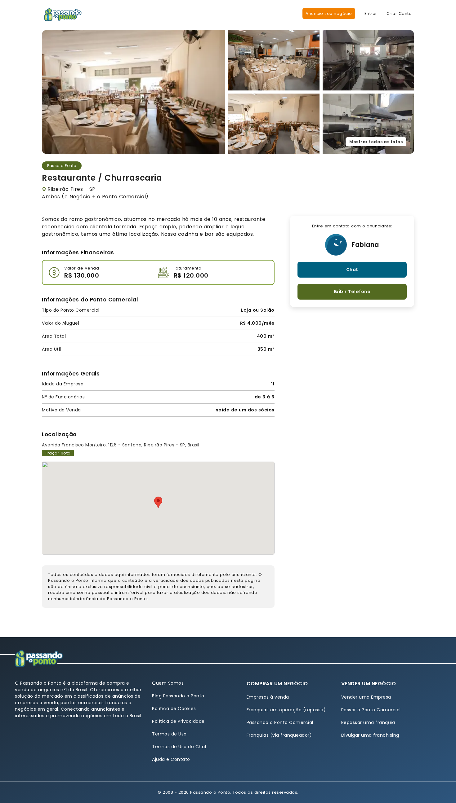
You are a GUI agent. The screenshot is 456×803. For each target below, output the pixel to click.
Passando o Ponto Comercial (280, 722)
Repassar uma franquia (368, 722)
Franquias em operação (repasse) (286, 710)
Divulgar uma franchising (370, 735)
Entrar (370, 13)
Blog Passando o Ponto (178, 696)
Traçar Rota (58, 453)
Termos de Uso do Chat (179, 747)
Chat (352, 269)
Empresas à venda (268, 697)
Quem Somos (168, 683)
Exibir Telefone (352, 291)
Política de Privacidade (178, 721)
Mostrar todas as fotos (376, 142)
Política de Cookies (174, 708)
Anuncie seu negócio (329, 13)
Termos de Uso (169, 734)
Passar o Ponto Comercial (371, 710)
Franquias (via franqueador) (279, 735)
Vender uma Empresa (366, 697)
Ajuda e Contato (171, 759)
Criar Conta (399, 13)
